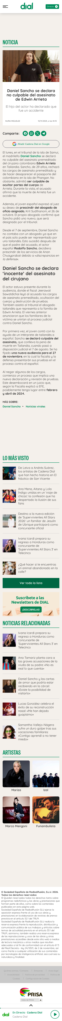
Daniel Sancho (12, 406)
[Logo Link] (27, 6)
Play (54, 1014)
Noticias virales (35, 406)
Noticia (10, 42)
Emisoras (38, 970)
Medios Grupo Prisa (31, 1000)
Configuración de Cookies (37, 978)
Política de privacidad (35, 974)
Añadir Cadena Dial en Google (34, 144)
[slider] (31, 1008)
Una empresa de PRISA (31, 992)
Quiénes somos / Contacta (16, 970)
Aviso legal (53, 970)
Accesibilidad (13, 974)
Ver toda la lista (31, 583)
